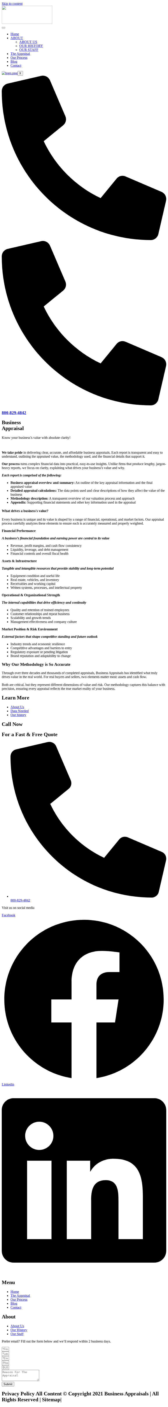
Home (14, 34)
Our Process (18, 57)
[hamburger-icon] (3, 27)
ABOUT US (28, 42)
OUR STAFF (28, 50)
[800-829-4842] (84, 404)
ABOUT (16, 38)
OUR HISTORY (31, 46)
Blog (13, 61)
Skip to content (12, 3)
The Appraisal (20, 54)
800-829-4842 (14, 412)
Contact (15, 65)
